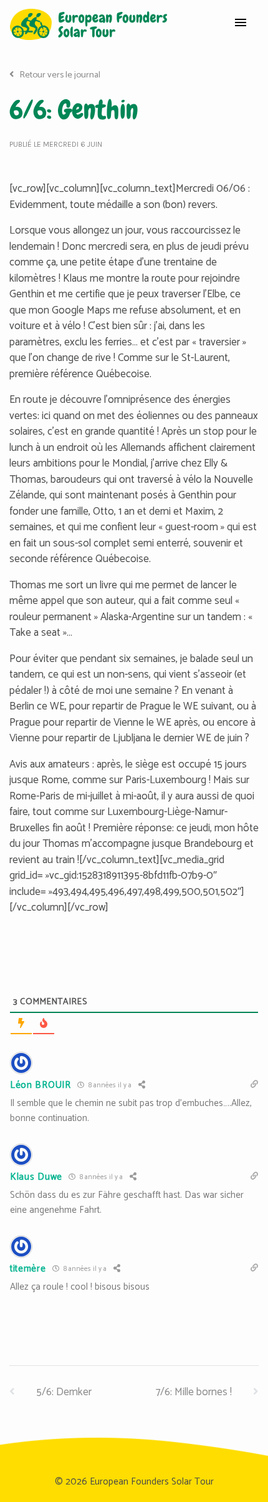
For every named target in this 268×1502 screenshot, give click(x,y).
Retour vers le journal (58, 74)
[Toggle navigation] (240, 24)
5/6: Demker (63, 1392)
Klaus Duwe (36, 1177)
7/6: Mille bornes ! (195, 1392)
